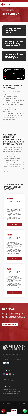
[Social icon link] (4, 374)
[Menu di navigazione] (25, 4)
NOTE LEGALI (12, 389)
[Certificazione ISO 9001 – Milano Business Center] (14, 363)
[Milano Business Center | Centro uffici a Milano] (14, 348)
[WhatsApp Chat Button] (25, 411)
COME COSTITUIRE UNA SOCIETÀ (11, 393)
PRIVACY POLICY (7, 391)
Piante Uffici (5, 389)
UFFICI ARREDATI (16, 391)
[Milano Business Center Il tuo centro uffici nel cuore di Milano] (6, 4)
